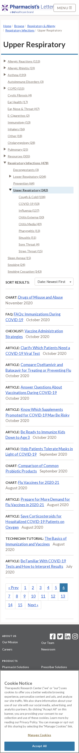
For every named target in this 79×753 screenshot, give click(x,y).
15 (20, 605)
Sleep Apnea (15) (19, 258)
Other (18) (15, 136)
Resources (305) (19, 156)
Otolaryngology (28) (21, 143)
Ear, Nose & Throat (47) (24, 109)
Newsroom (48, 649)
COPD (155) (16, 88)
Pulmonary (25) (18, 149)
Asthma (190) (17, 75)
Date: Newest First (51, 282)
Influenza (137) (29, 210)
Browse (19, 26)
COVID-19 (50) (29, 204)
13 (63, 596)
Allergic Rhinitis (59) (21, 68)
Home (7, 26)
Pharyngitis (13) (29, 231)
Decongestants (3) (26, 170)
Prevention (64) (23, 183)
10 (33, 596)
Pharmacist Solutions (15, 667)
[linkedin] (68, 638)
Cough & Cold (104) (32, 197)
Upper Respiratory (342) (30, 190)
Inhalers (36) (16, 129)
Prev (13, 587)
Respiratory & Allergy (41, 26)
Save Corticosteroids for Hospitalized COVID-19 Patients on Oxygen (34, 522)
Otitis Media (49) (30, 224)
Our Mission (10, 642)
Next (33, 605)
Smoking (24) (16, 265)
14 (10, 605)
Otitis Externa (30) (31, 217)
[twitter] (59, 638)
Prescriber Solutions (54, 667)
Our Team (47, 643)
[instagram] (75, 638)
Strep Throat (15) (31, 251)
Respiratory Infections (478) (28, 163)
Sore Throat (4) (29, 244)
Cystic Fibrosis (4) (20, 95)
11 (43, 596)
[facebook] (53, 638)
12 (53, 596)
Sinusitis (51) (27, 237)
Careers (7, 649)
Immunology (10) (19, 122)
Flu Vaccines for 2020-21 (38, 482)
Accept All (39, 746)
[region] (39, 711)
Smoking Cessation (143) (25, 271)
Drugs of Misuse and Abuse (40, 297)
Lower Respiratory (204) (29, 176)
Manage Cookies (39, 735)
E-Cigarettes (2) (19, 115)
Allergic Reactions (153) (24, 61)
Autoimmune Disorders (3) (26, 82)
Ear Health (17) (18, 102)
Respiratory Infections (19, 30)
